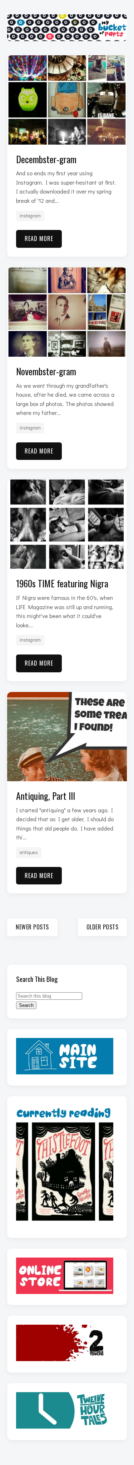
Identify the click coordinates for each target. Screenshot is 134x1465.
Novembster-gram (46, 371)
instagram (30, 215)
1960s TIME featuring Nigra (62, 583)
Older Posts (102, 927)
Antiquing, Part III (45, 795)
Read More (39, 238)
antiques (29, 852)
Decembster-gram (46, 159)
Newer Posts (32, 927)
